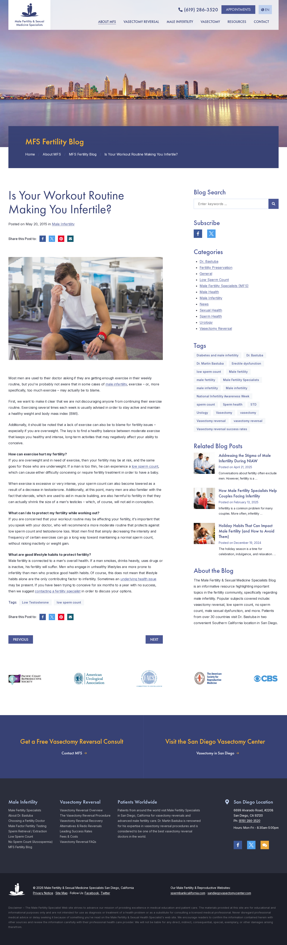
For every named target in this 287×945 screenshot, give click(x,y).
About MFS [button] (107, 21)
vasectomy (248, 412)
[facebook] (42, 239)
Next (154, 639)
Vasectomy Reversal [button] (141, 21)
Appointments (238, 9)
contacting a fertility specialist (57, 591)
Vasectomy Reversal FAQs (78, 842)
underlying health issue (138, 579)
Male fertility (238, 371)
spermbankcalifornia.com (188, 893)
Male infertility (236, 388)
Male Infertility (63, 224)
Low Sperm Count (214, 280)
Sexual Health (211, 310)
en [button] (267, 9)
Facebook (92, 893)
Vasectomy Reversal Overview (81, 810)
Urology (206, 322)
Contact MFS (72, 753)
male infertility (116, 384)
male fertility (206, 380)
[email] (70, 239)
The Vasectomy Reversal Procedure (85, 815)
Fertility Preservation (216, 267)
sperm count (206, 404)
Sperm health (232, 404)
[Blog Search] (274, 204)
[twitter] (52, 239)
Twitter (105, 893)
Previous (20, 639)
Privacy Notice (43, 893)
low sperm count (145, 466)
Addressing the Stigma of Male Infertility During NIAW (245, 458)
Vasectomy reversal (211, 421)
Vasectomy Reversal (216, 328)
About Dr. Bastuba (20, 815)
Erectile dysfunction (246, 363)
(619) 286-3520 (201, 9)
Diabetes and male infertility (217, 355)
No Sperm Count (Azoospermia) (30, 842)
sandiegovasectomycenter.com (229, 893)
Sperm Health (211, 316)
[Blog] (265, 845)
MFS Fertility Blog (20, 847)
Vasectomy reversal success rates (222, 429)
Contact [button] (261, 21)
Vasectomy (224, 412)
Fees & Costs (69, 836)
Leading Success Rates (76, 831)
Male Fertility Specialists (241, 380)
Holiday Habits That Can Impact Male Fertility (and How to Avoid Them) (246, 531)
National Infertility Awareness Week (223, 396)
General (206, 274)
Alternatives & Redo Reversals (81, 826)
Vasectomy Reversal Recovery (81, 820)
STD (253, 404)
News (204, 304)
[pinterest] (61, 239)
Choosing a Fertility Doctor (26, 820)
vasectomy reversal (248, 421)
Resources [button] (237, 21)
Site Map (61, 893)
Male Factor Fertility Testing (27, 826)
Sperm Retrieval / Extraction (27, 831)
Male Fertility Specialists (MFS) (224, 286)
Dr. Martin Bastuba (210, 363)
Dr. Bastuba (209, 261)
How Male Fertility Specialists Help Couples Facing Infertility (248, 493)
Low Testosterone (35, 602)
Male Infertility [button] (180, 21)
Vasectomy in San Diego (215, 753)
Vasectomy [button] (210, 21)
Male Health (209, 292)
